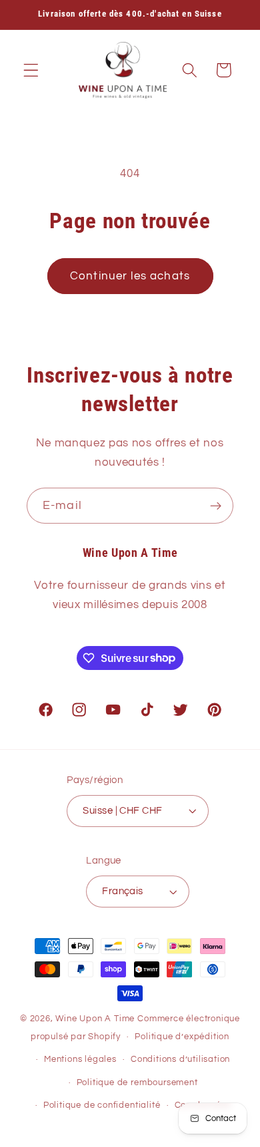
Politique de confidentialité (102, 1105)
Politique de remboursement (137, 1082)
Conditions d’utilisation (180, 1059)
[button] (31, 70)
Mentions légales (80, 1059)
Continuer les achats (130, 276)
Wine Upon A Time (95, 1019)
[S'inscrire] (216, 506)
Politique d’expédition (182, 1037)
